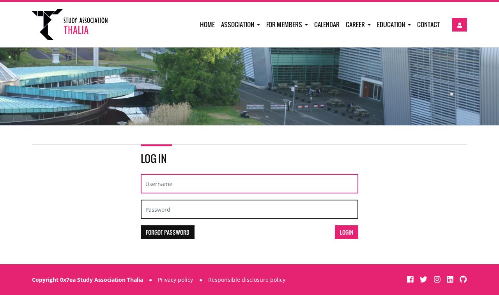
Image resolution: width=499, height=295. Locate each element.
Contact (428, 24)
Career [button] (356, 24)
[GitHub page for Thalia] (463, 279)
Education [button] (391, 24)
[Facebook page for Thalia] (411, 279)
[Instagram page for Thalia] (438, 279)
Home (207, 24)
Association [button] (238, 24)
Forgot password (167, 232)
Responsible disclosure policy (246, 279)
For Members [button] (284, 24)
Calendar (327, 24)
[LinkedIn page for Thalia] (451, 279)
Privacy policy (175, 279)
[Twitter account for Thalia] (424, 279)
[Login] (459, 25)
